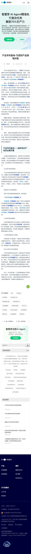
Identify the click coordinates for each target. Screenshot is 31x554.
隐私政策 (10, 524)
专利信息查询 (21, 384)
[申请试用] (15, 334)
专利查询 (13, 79)
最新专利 (4, 314)
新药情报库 (4, 474)
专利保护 (16, 175)
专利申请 (19, 224)
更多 (27, 350)
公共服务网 (4, 528)
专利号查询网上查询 (19, 373)
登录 (24, 2)
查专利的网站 (16, 392)
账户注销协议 (18, 524)
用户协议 (3, 524)
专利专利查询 (8, 377)
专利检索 (9, 197)
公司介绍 (3, 491)
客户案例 (18, 474)
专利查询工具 (13, 297)
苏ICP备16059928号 (13, 509)
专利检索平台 (16, 301)
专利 (20, 70)
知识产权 (24, 305)
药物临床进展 (5, 301)
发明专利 (8, 243)
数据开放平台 (19, 470)
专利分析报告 (13, 310)
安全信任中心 (19, 478)
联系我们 (3, 495)
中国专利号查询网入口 (21, 388)
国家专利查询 (20, 381)
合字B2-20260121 (10, 506)
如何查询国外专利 (9, 388)
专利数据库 (5, 305)
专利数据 (10, 205)
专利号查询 (8, 370)
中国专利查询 (15, 305)
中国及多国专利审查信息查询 (19, 377)
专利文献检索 (11, 381)
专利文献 (18, 203)
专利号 (21, 181)
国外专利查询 (10, 373)
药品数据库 (13, 314)
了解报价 (21, 39)
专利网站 (4, 310)
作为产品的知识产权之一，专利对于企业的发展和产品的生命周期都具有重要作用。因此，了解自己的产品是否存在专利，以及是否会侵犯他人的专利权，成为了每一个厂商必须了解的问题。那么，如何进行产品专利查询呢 (15, 361)
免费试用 (9, 39)
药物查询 (22, 314)
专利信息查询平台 (11, 384)
